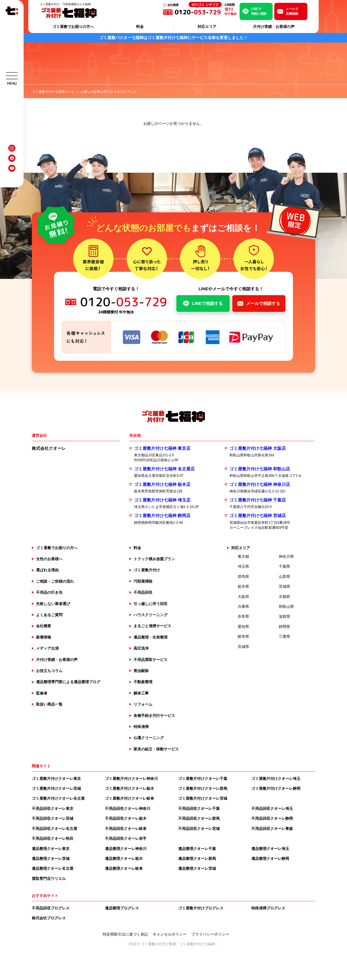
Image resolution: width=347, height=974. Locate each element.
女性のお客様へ (49, 559)
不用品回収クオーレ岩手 (126, 838)
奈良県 (243, 616)
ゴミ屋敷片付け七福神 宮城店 (257, 515)
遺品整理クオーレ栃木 (124, 858)
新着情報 (43, 637)
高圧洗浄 (141, 648)
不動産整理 (143, 682)
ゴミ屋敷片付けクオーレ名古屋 (58, 798)
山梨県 (284, 577)
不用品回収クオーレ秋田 (52, 838)
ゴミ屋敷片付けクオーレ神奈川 (131, 779)
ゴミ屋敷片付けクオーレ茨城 (56, 788)
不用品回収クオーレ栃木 (126, 818)
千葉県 (284, 566)
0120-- (198, 12)
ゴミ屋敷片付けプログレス (201, 908)
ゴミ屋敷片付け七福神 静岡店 (162, 515)
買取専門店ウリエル (49, 879)
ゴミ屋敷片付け (147, 570)
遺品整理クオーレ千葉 (197, 849)
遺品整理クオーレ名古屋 (52, 868)
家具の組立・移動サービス (156, 749)
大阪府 (243, 597)
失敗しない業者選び (53, 604)
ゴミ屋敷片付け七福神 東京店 (162, 448)
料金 (140, 27)
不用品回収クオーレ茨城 (52, 818)
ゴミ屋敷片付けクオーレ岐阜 (129, 798)
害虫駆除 (141, 671)
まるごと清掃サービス (152, 626)
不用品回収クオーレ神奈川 (127, 808)
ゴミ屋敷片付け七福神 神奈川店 (259, 484)
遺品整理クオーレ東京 (51, 849)
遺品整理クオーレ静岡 (270, 858)
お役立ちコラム (49, 671)
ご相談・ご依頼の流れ (55, 581)
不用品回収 (143, 592)
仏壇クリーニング (149, 738)
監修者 (41, 693)
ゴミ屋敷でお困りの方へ (73, 27)
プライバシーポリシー (210, 934)
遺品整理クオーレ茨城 (51, 858)
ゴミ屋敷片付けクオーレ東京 (56, 779)
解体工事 (141, 693)
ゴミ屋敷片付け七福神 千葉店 (257, 500)
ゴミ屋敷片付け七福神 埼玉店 (162, 500)
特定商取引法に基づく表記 (125, 934)
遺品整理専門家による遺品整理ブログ (68, 682)
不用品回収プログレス (51, 908)
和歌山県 (286, 607)
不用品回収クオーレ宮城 (199, 829)
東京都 (243, 556)
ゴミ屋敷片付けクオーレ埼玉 (275, 779)
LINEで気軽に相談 (259, 11)
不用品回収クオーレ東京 (52, 808)
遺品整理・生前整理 (151, 637)
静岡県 (284, 627)
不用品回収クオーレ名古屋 (54, 829)
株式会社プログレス (49, 918)
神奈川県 (286, 556)
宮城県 (243, 647)
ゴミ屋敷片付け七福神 (197, 944)
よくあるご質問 (49, 615)
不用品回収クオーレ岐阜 (126, 829)
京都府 (284, 597)
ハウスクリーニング (151, 615)
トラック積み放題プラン (154, 559)
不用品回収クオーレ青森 (272, 829)
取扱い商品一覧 (49, 704)
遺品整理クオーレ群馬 (197, 858)
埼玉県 (243, 566)
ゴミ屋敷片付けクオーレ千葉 (202, 779)
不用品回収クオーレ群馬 (199, 818)
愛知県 (243, 627)
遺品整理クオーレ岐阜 (124, 868)
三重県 (284, 636)
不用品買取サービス (151, 660)
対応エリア (207, 27)
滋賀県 (284, 616)
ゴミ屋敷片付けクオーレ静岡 (275, 788)
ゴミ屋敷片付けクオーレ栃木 (129, 788)
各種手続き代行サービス (154, 716)
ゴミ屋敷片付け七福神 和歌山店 (259, 468)
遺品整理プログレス (122, 908)
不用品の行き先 (49, 592)
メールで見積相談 (292, 11)
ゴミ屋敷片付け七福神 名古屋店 (164, 468)
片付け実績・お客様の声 (274, 27)
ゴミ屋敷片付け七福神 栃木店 (162, 484)
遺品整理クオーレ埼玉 (270, 849)
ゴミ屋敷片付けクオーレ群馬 (202, 788)
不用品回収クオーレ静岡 (272, 818)
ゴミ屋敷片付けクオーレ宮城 (202, 798)
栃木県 (243, 586)
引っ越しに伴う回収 (151, 604)
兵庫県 (243, 607)
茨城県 (284, 586)
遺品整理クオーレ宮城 (197, 868)
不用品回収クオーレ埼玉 (272, 808)
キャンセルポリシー (170, 934)
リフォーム (143, 704)
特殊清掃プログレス (268, 908)
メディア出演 (47, 648)
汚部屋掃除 (143, 581)
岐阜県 (243, 636)
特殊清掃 (141, 727)
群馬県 (243, 577)
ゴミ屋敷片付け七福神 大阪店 (257, 448)
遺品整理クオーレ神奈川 (126, 849)
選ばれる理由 (47, 570)
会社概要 (173, 5)
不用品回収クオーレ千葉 (199, 808)
